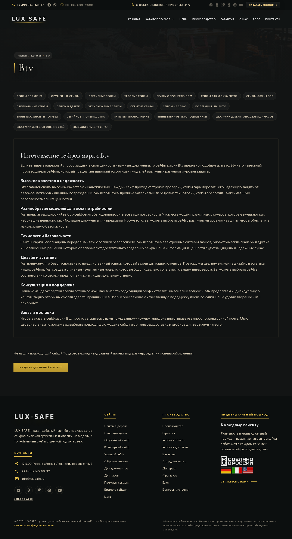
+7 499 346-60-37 (30, 5)
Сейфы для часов (259, 96)
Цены (183, 19)
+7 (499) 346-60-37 (36, 471)
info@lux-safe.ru (33, 478)
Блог (257, 19)
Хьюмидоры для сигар (91, 126)
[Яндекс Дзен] (229, 5)
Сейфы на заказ (175, 106)
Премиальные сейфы (32, 106)
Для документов (116, 468)
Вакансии (168, 454)
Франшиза (169, 475)
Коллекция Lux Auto (210, 106)
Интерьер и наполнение (131, 116)
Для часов (111, 475)
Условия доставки (175, 447)
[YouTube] (241, 5)
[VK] (211, 5)
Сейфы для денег (30, 96)
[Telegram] (49, 5)
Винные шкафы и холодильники (182, 116)
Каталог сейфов (160, 19)
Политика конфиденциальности (34, 525)
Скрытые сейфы (142, 106)
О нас (243, 19)
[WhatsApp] (55, 5)
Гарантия (227, 19)
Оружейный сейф (116, 440)
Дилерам (168, 468)
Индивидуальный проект (40, 367)
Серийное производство (86, 116)
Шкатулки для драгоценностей (41, 126)
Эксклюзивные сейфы (105, 106)
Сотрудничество (174, 461)
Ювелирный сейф (116, 447)
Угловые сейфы (136, 96)
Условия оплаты (173, 440)
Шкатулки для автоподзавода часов (245, 116)
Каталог (36, 55)
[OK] (217, 5)
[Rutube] (223, 5)
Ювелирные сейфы (102, 96)
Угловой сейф (114, 454)
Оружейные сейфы (65, 96)
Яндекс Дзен (23, 498)
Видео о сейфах (115, 489)
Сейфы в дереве (68, 106)
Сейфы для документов (219, 96)
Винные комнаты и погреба (37, 116)
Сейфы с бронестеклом (174, 96)
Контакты (272, 19)
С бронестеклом (116, 461)
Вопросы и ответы (175, 489)
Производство (204, 19)
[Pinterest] (235, 5)
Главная (134, 19)
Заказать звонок (261, 5)
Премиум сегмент (117, 482)
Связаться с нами (235, 481)
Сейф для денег (115, 433)
